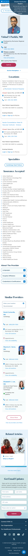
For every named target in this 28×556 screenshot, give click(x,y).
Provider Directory (10, 10)
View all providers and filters (14, 422)
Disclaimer (7, 547)
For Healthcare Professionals (10, 529)
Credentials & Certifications (12, 281)
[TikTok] (23, 534)
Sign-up (10, 115)
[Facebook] (5, 534)
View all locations (9, 58)
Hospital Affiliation (9, 276)
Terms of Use (17, 550)
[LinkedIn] (14, 534)
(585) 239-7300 (12, 136)
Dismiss (20, 13)
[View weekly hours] (23, 92)
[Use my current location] (23, 303)
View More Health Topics (14, 470)
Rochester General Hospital (14, 89)
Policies (10, 550)
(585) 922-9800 (9, 49)
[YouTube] (19, 534)
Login (4, 115)
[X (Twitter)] (14, 539)
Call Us (8, 65)
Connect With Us (6, 521)
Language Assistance (17, 547)
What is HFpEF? (8, 459)
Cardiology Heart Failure (14, 165)
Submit (14, 514)
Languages (6, 270)
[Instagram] (9, 534)
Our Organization (7, 525)
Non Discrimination (14, 553)
